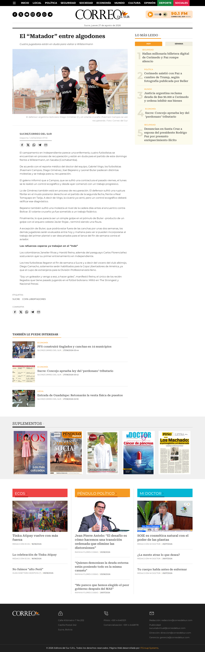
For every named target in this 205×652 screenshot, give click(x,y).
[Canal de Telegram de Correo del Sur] (50, 14)
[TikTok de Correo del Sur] (38, 14)
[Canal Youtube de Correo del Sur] (26, 14)
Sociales (181, 3)
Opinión (149, 3)
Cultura (134, 3)
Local (37, 3)
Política (51, 3)
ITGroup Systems (149, 648)
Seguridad (68, 3)
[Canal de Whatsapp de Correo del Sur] (44, 14)
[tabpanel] (30, 452)
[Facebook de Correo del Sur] (14, 14)
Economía (103, 3)
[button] (70, 82)
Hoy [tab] (148, 44)
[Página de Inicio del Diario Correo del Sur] (102, 14)
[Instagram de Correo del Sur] (32, 14)
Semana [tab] (179, 44)
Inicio (25, 3)
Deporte (165, 3)
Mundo (120, 3)
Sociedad (86, 3)
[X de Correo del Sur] (20, 14)
